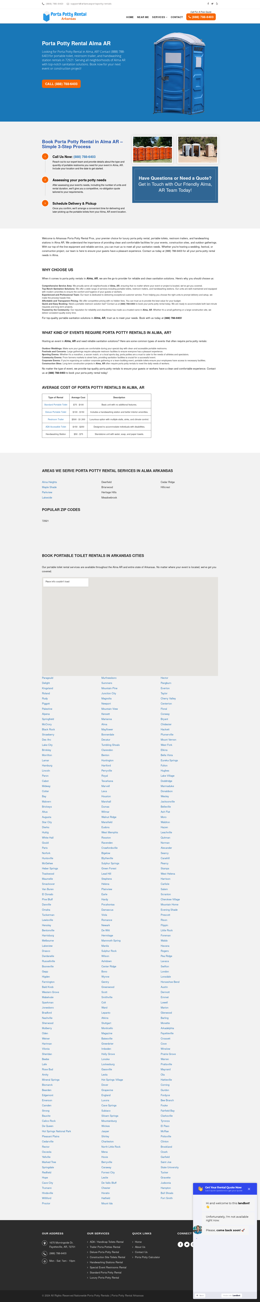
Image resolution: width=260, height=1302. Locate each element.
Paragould (47, 678)
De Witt (105, 930)
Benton (105, 755)
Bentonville (48, 930)
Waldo (164, 940)
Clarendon (107, 750)
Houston (106, 796)
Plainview (106, 889)
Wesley (165, 796)
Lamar (45, 760)
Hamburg (47, 765)
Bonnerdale (107, 734)
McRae (165, 1131)
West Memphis (109, 832)
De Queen (47, 1126)
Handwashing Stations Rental (106, 1262)
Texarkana (107, 781)
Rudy (45, 698)
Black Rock (48, 729)
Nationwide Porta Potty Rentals (91, 1295)
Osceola (46, 1152)
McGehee (47, 863)
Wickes (105, 1126)
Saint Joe (166, 1162)
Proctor (46, 1203)
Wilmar (105, 811)
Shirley (105, 1136)
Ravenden (107, 842)
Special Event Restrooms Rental (108, 1267)
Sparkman (47, 1002)
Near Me (143, 17)
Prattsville (166, 1064)
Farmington (48, 982)
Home (130, 17)
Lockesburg (108, 1064)
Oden (45, 1033)
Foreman (166, 935)
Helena (105, 884)
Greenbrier (107, 1043)
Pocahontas (108, 904)
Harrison (165, 878)
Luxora (105, 1100)
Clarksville (167, 1115)
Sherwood (47, 1023)
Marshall (106, 801)
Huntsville (47, 858)
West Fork (166, 745)
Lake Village (167, 775)
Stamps (165, 868)
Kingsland (47, 688)
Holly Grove (108, 1054)
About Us (140, 1246)
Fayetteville (167, 1033)
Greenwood (107, 987)
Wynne (105, 976)
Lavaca (165, 961)
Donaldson (167, 791)
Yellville (46, 1157)
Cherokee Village (170, 899)
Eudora (105, 827)
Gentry (105, 982)
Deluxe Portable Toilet (55, 411)
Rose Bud (47, 1069)
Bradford (47, 1012)
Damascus (107, 909)
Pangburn (166, 683)
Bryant (164, 719)
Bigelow (105, 853)
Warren (165, 1059)
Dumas (105, 806)
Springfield (48, 719)
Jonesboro (48, 1007)
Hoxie (104, 1157)
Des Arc (46, 739)
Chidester (166, 724)
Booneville (48, 966)
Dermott (165, 992)
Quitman (165, 837)
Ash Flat (165, 811)
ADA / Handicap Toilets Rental (107, 1241)
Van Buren (48, 889)
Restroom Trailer (56, 419)
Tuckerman (48, 915)
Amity (45, 1074)
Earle (104, 894)
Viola (104, 915)
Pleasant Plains (50, 1136)
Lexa (104, 791)
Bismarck (47, 1085)
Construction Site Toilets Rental (107, 1257)
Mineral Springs (51, 1079)
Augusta (46, 817)
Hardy (104, 899)
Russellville (48, 961)
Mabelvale (47, 997)
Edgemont (47, 1095)
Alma (104, 724)
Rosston (106, 837)
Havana (165, 945)
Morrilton (47, 755)
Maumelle (47, 878)
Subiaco (105, 1110)
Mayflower (107, 729)
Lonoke (105, 1059)
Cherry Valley (168, 698)
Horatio (105, 1193)
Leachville (166, 832)
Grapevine (107, 1090)
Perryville (106, 770)
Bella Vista (167, 755)
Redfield (46, 1172)
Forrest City (108, 1172)
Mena (104, 1152)
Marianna (106, 719)
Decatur (105, 739)
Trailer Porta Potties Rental (105, 1246)
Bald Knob (47, 987)
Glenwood (166, 1012)
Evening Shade (169, 909)
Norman (165, 842)
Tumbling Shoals (110, 745)
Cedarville (47, 1141)
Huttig (45, 832)
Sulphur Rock (109, 951)
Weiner (46, 1038)
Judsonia (166, 1182)
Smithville (106, 997)
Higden (46, 976)
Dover (104, 1085)
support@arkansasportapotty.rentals (91, 3)
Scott (104, 992)
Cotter (45, 791)
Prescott (165, 915)
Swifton (165, 966)
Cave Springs (109, 1105)
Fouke (164, 1105)
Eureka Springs (169, 760)
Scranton (166, 894)
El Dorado (47, 894)
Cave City (47, 1182)
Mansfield (106, 822)
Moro (163, 817)
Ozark (164, 1152)
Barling (165, 1018)
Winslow (165, 1048)
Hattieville (166, 1079)
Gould (45, 842)
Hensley (46, 925)
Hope (45, 1177)
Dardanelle (48, 956)
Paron (45, 775)
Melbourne (48, 940)
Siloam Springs (109, 1115)
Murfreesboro (108, 678)
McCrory (47, 724)
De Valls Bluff (108, 1182)
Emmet (165, 997)
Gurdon (165, 1090)
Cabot (45, 781)
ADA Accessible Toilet (56, 426)
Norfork (46, 853)
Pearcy (165, 863)
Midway (46, 786)
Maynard (165, 1069)
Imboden (106, 1048)
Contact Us (141, 1252)
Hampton (166, 1188)
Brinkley (46, 750)
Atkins (104, 1018)
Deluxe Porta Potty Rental (104, 1252)
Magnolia (106, 698)
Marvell (105, 786)
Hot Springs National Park (56, 1131)
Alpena (46, 714)
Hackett (165, 729)
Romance (106, 920)
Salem (164, 889)
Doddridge (166, 781)
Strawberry (48, 734)
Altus (45, 811)
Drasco (46, 951)
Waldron (165, 822)
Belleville (166, 806)
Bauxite (46, 1115)
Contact (177, 17)
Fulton (164, 765)
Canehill (165, 858)
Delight (46, 683)
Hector (164, 678)
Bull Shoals (167, 1193)
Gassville (106, 1069)
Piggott (46, 703)
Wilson (105, 956)
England (105, 1095)
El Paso (165, 1126)
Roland (46, 693)
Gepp (45, 971)
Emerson (47, 1100)
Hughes (165, 770)
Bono (104, 971)
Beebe (45, 1059)
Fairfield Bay (168, 1110)
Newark (105, 925)
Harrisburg (48, 935)
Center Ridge (108, 966)
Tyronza (165, 1121)
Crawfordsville (109, 848)
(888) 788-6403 (54, 3)
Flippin (164, 925)
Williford (46, 1198)
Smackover (48, 884)
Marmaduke (167, 786)
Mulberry (47, 1028)
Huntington (107, 760)
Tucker (164, 1172)
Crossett (165, 1038)
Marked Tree (49, 1162)
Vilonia (46, 1048)
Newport (106, 703)
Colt (103, 1002)
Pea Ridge (166, 956)
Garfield (165, 1157)
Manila (105, 945)
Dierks (45, 827)
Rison (164, 920)
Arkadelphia (167, 1028)
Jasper (105, 1131)
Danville (46, 904)
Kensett (105, 714)
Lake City (47, 745)
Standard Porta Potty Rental (105, 1272)
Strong (45, 1110)
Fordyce (165, 1095)
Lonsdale (166, 976)
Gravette (165, 1177)
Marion (164, 1007)
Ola (163, 1074)
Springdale (48, 1167)
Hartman (47, 1043)
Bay (44, 796)
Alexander (166, 848)
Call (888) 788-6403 (61, 83)
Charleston (107, 1141)
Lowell (164, 1002)
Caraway (106, 1167)
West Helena (168, 873)
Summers (106, 683)
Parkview (47, 492)
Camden (46, 1105)
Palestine (47, 709)
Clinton (165, 1141)
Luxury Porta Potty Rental (104, 1277)
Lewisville (47, 920)
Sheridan (47, 1054)
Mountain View (109, 709)
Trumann (47, 1188)
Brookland (166, 1146)
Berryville (106, 1162)
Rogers (165, 951)
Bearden (46, 1090)
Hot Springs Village (112, 1079)
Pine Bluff (47, 899)
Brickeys (47, 806)
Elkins (164, 750)
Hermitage (107, 935)
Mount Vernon (168, 739)
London (165, 971)
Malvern (46, 801)
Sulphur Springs (110, 863)
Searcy (165, 853)
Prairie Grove (168, 1054)
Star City (47, 822)
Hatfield (105, 1198)
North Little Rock (111, 1146)
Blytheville (107, 858)
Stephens (106, 878)
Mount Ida (107, 1203)
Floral (164, 709)
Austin (164, 987)
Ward (104, 1007)
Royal (104, 775)
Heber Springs (50, 868)
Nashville (47, 1018)
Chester (105, 1188)
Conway (165, 714)
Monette (165, 1023)
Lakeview (47, 945)
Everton (165, 688)
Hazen (164, 827)
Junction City (108, 693)
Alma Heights (49, 482)
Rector (46, 1146)
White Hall (48, 837)
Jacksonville (168, 801)
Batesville (106, 1038)
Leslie (104, 1177)
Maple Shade (49, 487)
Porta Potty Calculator (147, 1257)
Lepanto (105, 1012)
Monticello (107, 1028)
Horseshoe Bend (170, 982)
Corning (165, 1085)
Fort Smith (167, 1198)
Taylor (164, 693)
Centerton (166, 703)
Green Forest (108, 868)
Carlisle (165, 884)
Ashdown (106, 961)
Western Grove (50, 992)
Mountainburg (109, 1121)
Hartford (106, 765)
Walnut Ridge (108, 817)
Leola (104, 1074)
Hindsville (47, 1193)
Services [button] (159, 17)
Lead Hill (106, 873)
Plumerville (167, 734)
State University (170, 1167)
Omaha (46, 909)
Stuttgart (106, 1023)
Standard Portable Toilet (55, 404)
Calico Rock (49, 1121)
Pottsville (166, 1136)
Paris (45, 848)
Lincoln (46, 770)
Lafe (44, 1064)
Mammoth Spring (111, 940)
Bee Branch (167, 1100)
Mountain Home (169, 904)
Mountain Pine (109, 688)
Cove (164, 1043)
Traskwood (48, 873)
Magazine (106, 1033)
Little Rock (167, 930)
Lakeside (47, 497)
